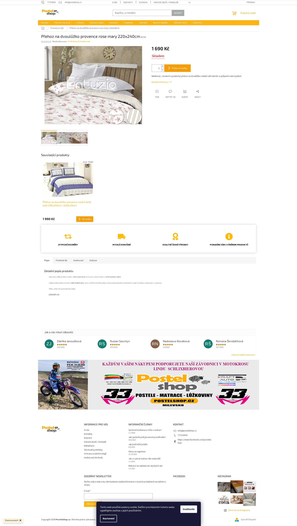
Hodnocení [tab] (78, 260)
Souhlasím (189, 509)
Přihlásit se (93, 504)
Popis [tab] (47, 260)
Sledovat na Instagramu (239, 510)
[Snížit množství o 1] (162, 70)
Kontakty (128, 2)
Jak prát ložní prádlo (137, 444)
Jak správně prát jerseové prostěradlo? (147, 437)
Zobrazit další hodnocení (242, 355)
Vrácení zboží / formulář (166, 2)
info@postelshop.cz (187, 430)
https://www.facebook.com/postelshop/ (194, 441)
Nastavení (108, 518)
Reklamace (89, 445)
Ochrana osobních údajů (95, 453)
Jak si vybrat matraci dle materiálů (144, 458)
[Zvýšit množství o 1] (162, 66)
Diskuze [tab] (93, 260)
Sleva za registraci (137, 451)
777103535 (183, 435)
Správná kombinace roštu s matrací (144, 430)
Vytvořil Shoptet (248, 519)
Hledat (178, 13)
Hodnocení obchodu (93, 457)
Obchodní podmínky (93, 449)
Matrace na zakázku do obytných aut (145, 466)
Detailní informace (160, 82)
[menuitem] (45, 22)
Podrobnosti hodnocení (79, 41)
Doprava (143, 2)
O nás (114, 2)
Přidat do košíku (179, 68)
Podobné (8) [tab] (61, 260)
